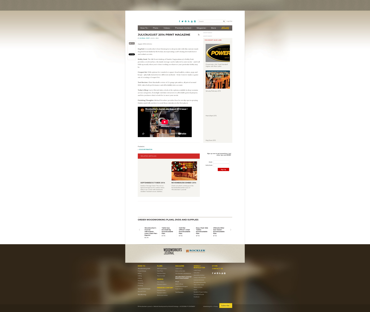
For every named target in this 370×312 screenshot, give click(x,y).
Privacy (216, 306)
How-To (144, 28)
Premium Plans (161, 273)
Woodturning (142, 294)
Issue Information (145, 149)
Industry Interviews (199, 280)
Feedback (196, 297)
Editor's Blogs (179, 284)
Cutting (140, 276)
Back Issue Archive (162, 295)
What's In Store (198, 287)
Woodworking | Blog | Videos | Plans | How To (152, 18)
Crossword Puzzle (199, 294)
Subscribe (196, 272)
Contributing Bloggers (181, 286)
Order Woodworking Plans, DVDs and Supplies (168, 219)
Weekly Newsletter (199, 267)
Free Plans (160, 271)
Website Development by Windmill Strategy (165, 306)
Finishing (140, 285)
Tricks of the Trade (199, 284)
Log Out (229, 21)
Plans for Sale (161, 276)
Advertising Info (207, 306)
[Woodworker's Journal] (174, 251)
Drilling (140, 278)
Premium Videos (161, 284)
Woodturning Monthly (200, 282)
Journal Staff (145, 38)
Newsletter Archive (199, 275)
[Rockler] (195, 251)
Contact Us (217, 269)
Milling (139, 273)
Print (132, 43)
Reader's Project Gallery (200, 292)
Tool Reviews (179, 292)
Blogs (177, 281)
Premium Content (183, 28)
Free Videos (160, 282)
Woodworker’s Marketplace (183, 273)
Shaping (140, 280)
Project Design (142, 271)
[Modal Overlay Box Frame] (217, 160)
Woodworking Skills (144, 268)
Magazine (201, 28)
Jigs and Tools (142, 291)
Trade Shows (179, 289)
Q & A (195, 289)
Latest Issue (178, 268)
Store (213, 28)
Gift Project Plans (162, 268)
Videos (167, 28)
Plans (155, 28)
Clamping (140, 283)
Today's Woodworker (200, 277)
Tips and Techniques (144, 289)
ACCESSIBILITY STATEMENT (187, 306)
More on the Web (180, 271)
